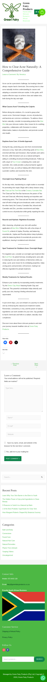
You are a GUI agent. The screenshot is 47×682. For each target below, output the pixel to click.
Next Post (36, 365)
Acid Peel (8, 257)
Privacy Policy (7, 637)
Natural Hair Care (8, 541)
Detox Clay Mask (14, 285)
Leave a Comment (9, 74)
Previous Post (15, 364)
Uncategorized (7, 555)
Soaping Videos (8, 551)
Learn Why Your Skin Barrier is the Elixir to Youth (19, 495)
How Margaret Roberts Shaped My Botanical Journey (21, 512)
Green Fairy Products (28, 6)
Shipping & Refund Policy (11, 631)
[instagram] (4, 650)
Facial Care (6, 537)
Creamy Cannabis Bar (34, 190)
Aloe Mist (40, 150)
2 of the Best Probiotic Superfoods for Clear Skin (19, 509)
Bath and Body (7, 530)
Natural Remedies (8, 544)
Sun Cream (17, 162)
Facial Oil (5, 231)
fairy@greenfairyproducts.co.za (18, 584)
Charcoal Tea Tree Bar (13, 190)
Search (39, 659)
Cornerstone (6, 533)
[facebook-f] (8, 650)
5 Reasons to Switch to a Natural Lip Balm (17, 505)
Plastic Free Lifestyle (9, 548)
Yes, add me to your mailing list (17, 452)
